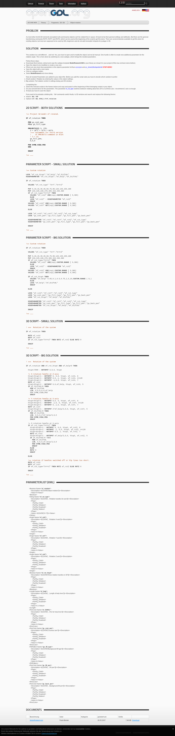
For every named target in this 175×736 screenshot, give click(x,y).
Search (121, 7)
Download (135, 720)
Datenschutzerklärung (49, 733)
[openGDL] (58, 14)
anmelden (136, 10)
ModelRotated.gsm (36, 720)
